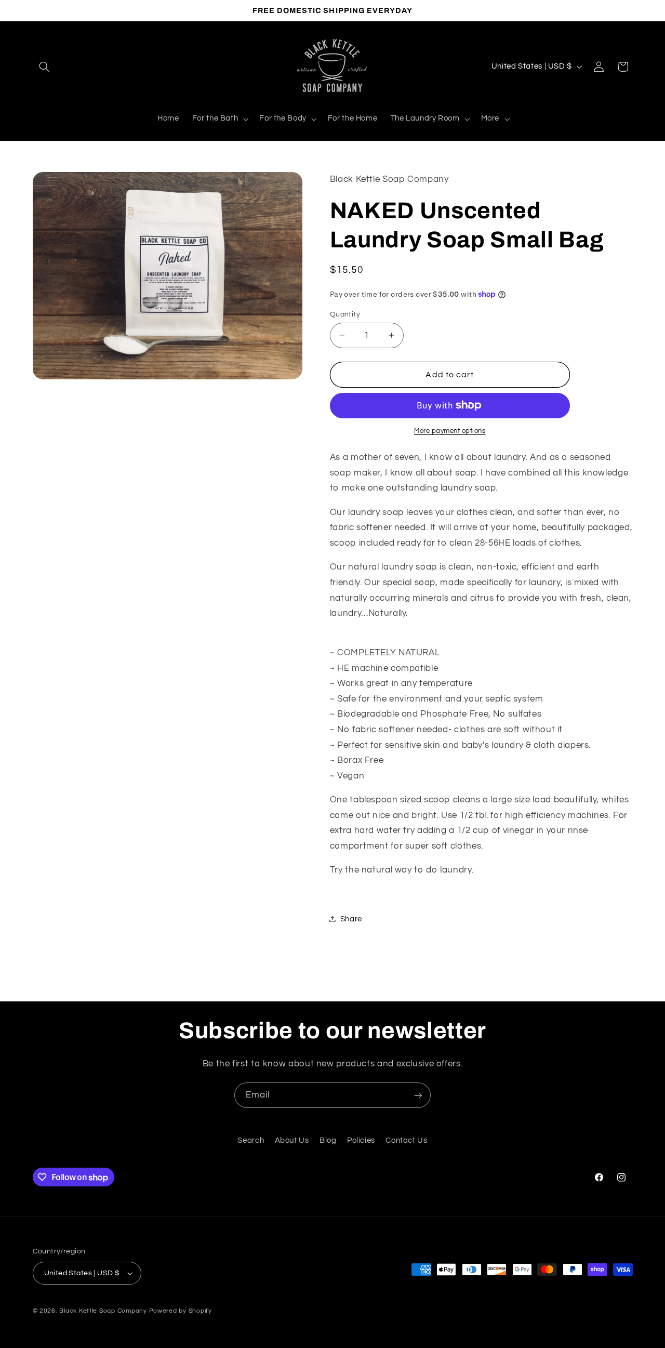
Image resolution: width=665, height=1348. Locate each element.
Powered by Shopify (180, 1311)
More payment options (450, 431)
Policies (361, 1140)
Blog (328, 1140)
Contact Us (406, 1140)
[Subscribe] (418, 1095)
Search (250, 1140)
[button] (45, 66)
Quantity (345, 314)
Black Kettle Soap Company (103, 1311)
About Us (292, 1140)
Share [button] (351, 918)
